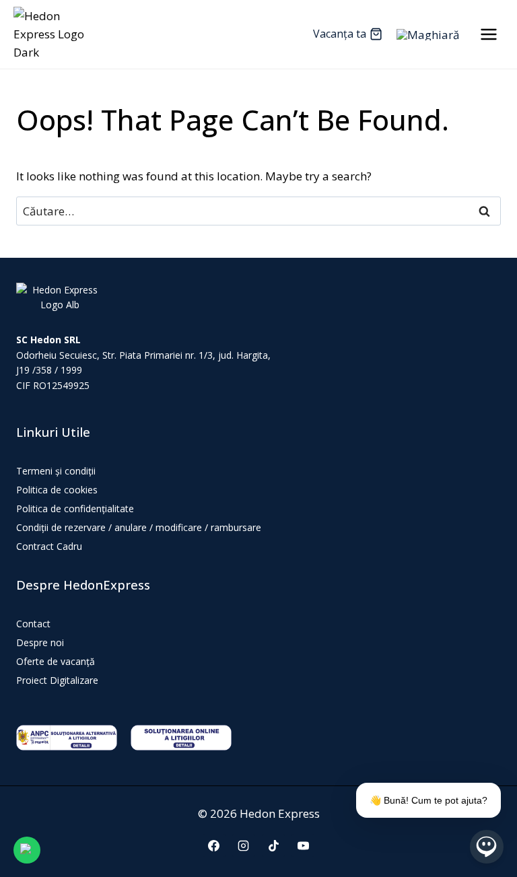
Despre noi (40, 642)
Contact (33, 623)
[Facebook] (214, 845)
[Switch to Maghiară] (428, 34)
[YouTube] (302, 845)
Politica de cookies (57, 489)
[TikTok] (273, 845)
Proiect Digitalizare (57, 680)
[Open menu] (488, 34)
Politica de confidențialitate (75, 508)
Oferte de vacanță (55, 661)
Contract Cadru (49, 546)
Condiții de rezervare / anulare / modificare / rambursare (138, 527)
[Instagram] (243, 845)
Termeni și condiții (56, 470)
